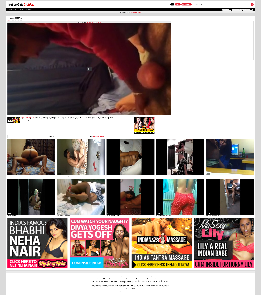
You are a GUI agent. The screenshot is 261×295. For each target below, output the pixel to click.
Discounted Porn (186, 4)
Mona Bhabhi (237, 10)
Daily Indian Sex (125, 276)
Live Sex (178, 4)
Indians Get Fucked (134, 276)
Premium (30, 10)
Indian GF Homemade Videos (94, 22)
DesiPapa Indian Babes (116, 276)
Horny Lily (226, 10)
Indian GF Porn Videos (136, 12)
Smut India (141, 276)
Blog (172, 4)
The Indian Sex (148, 276)
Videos (15, 10)
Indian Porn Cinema (156, 276)
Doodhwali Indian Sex (105, 276)
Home (10, 10)
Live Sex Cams (23, 10)
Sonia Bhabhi (247, 10)
